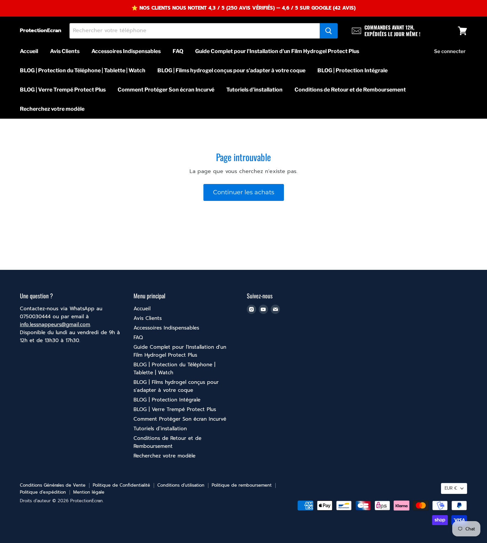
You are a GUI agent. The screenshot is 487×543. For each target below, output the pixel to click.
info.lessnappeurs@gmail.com (55, 324)
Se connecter (449, 51)
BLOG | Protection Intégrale (352, 70)
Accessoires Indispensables (126, 51)
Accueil (29, 51)
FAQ (178, 51)
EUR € (451, 488)
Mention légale (88, 492)
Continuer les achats (243, 192)
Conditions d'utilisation (180, 485)
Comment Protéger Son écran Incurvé (166, 90)
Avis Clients (65, 51)
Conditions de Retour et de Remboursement (350, 90)
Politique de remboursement (242, 485)
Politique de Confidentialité (121, 485)
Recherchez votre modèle (52, 109)
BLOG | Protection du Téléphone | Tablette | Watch (82, 70)
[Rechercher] (329, 30)
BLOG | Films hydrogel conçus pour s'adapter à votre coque (231, 70)
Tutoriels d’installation (254, 90)
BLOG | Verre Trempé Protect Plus (63, 90)
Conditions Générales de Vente (52, 485)
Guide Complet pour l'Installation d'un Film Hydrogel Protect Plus (277, 51)
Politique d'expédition (43, 492)
